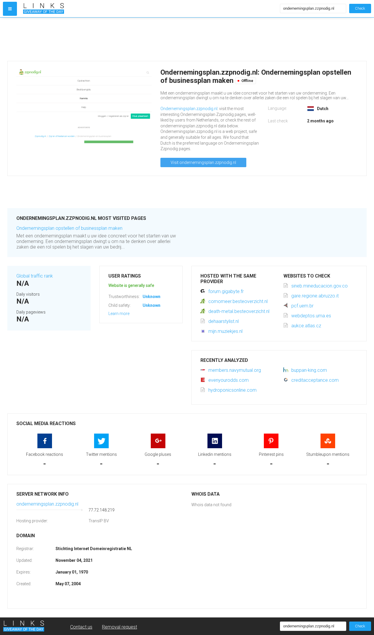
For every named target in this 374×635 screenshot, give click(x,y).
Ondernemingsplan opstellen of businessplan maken (69, 228)
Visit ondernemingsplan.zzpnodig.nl (203, 162)
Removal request (119, 627)
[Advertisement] (182, 39)
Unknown (151, 296)
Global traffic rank (34, 276)
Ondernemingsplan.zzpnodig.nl (188, 108)
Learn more (118, 313)
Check (360, 8)
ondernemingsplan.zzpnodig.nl (47, 504)
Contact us (81, 627)
